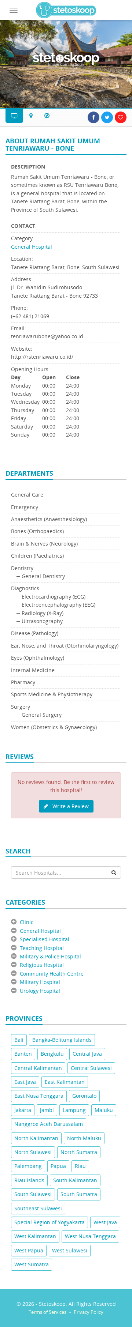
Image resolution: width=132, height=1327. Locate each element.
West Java (105, 1222)
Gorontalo (84, 1095)
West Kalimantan (35, 1236)
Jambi (47, 1110)
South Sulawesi (33, 1194)
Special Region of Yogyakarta (49, 1222)
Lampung (74, 1110)
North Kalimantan (36, 1138)
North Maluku (84, 1138)
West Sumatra (31, 1264)
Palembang (28, 1165)
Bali (18, 1039)
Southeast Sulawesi (38, 1208)
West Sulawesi (69, 1250)
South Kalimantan (75, 1180)
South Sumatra (78, 1194)
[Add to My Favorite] (120, 117)
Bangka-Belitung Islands (62, 1039)
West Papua (28, 1250)
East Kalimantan (65, 1081)
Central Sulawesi (91, 1067)
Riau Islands (29, 1180)
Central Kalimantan (38, 1067)
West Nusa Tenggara (90, 1236)
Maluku (104, 1110)
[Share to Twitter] (107, 117)
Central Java (87, 1053)
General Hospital (31, 246)
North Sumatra (78, 1152)
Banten (23, 1053)
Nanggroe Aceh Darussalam (48, 1123)
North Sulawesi (33, 1152)
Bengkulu (52, 1053)
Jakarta (22, 1110)
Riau (80, 1165)
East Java (25, 1081)
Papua (58, 1165)
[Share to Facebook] (93, 117)
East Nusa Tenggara (38, 1095)
